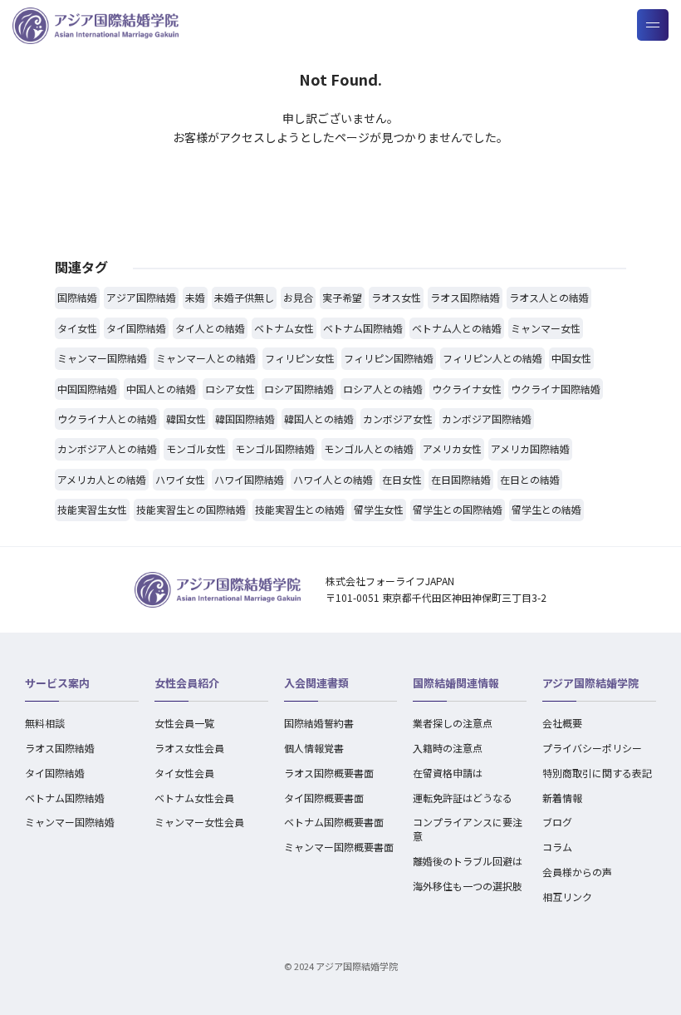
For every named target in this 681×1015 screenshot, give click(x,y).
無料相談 (45, 723)
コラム (557, 847)
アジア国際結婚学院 (590, 683)
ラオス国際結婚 (60, 748)
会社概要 (562, 723)
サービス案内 (57, 683)
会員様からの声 (577, 872)
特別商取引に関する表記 (597, 773)
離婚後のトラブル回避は (467, 861)
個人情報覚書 (314, 748)
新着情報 (562, 798)
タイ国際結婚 (55, 773)
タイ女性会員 (184, 773)
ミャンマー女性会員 (199, 822)
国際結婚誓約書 (319, 723)
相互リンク (567, 896)
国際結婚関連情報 (456, 683)
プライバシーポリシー (592, 748)
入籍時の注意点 (448, 748)
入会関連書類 (316, 683)
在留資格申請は (448, 773)
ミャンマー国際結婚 (70, 822)
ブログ (557, 822)
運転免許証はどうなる (462, 798)
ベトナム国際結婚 (65, 798)
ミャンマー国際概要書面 (339, 847)
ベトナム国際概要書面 (334, 822)
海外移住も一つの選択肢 (467, 886)
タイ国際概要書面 (324, 798)
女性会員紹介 (186, 683)
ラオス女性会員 (189, 748)
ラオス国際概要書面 (329, 773)
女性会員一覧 (184, 723)
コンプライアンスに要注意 (467, 829)
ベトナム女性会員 (194, 798)
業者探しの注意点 (452, 723)
